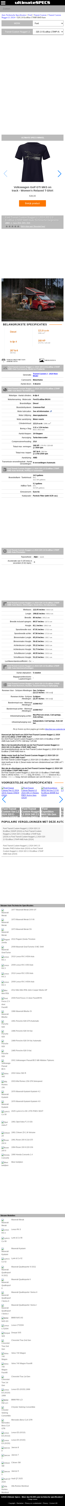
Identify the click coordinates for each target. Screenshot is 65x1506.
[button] (59, 173)
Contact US (53, 1503)
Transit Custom (40, 15)
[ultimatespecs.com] (32, 2)
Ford (30, 15)
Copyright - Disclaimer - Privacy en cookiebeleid (25, 1503)
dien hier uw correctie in (55, 729)
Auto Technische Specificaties (14, 15)
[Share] (61, 8)
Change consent (32, 1499)
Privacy (45, 1503)
